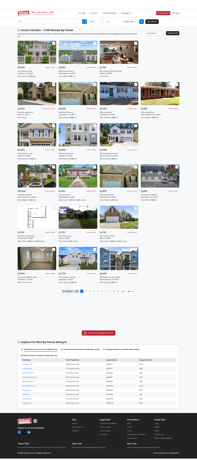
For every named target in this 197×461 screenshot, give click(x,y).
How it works (132, 438)
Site (74, 419)
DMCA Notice (105, 431)
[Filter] (141, 21)
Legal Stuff (105, 419)
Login (177, 13)
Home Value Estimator (163, 438)
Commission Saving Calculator (100, 333)
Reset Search (152, 22)
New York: (77, 443)
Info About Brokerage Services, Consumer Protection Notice (42, 447)
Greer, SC (25, 394)
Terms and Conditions (108, 423)
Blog (129, 423)
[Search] (84, 21)
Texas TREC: (24, 443)
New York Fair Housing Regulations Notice (88, 447)
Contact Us (159, 434)
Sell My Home (77, 427)
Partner (75, 431)
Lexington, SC (27, 403)
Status (92, 22)
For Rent (93, 13)
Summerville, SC (28, 373)
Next (129, 291)
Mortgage (125, 13)
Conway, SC (26, 390)
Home (74, 423)
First (76, 291)
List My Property (163, 13)
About (129, 427)
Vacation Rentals (109, 13)
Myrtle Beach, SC (28, 381)
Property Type (129, 22)
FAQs (129, 431)
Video (156, 431)
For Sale (82, 13)
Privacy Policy (105, 427)
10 (118, 291)
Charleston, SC (27, 364)
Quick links (159, 419)
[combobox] (156, 33)
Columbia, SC (27, 369)
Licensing (103, 434)
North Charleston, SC (29, 377)
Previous (69, 291)
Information (133, 419)
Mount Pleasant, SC (29, 386)
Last (123, 291)
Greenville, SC (27, 399)
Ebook (156, 427)
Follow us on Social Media (31, 427)
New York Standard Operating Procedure (143, 447)
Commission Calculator (136, 434)
